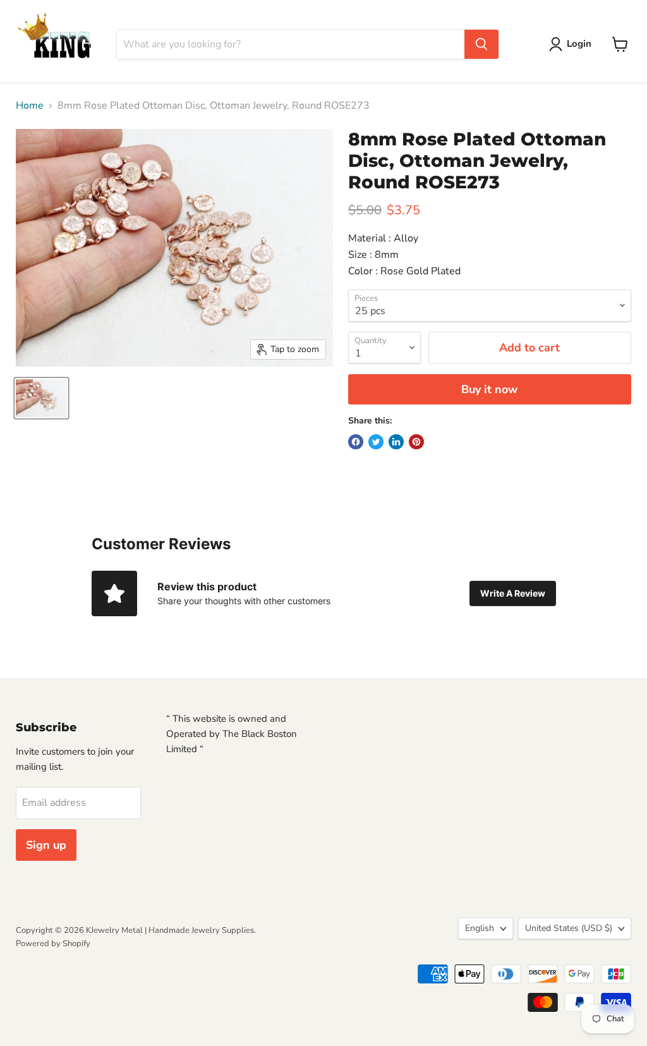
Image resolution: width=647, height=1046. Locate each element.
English (479, 928)
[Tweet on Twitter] (376, 441)
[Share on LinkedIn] (396, 441)
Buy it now (489, 389)
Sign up (46, 845)
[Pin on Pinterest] (416, 441)
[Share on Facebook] (355, 441)
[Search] (481, 44)
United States (568, 928)
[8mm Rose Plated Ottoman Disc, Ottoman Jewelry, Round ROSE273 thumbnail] (41, 398)
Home (30, 105)
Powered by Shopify (53, 943)
